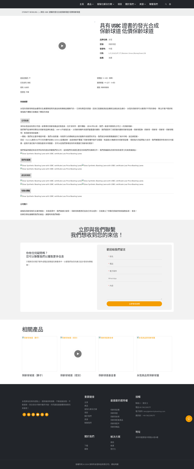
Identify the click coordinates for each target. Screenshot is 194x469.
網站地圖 (114, 464)
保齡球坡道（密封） (71, 375)
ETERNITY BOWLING (29, 12)
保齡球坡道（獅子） (33, 375)
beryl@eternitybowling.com (154, 411)
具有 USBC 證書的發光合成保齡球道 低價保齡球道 (60, 12)
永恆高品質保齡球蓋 (148, 375)
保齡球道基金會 (107, 375)
